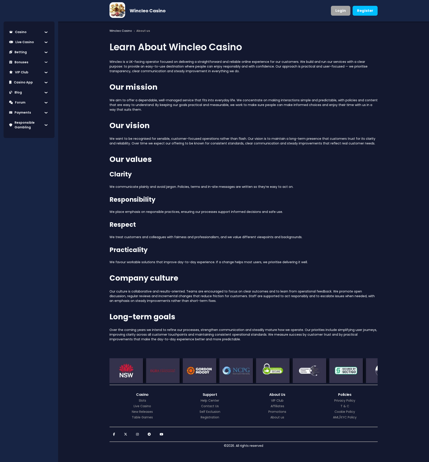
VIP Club (21, 72)
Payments (23, 112)
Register (365, 10)
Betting (21, 52)
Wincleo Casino (148, 11)
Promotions (277, 411)
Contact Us (210, 406)
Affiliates (277, 406)
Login (340, 10)
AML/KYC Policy (345, 417)
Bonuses (21, 62)
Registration (210, 417)
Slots (142, 400)
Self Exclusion (210, 411)
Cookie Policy (344, 411)
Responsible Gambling (25, 124)
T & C (345, 406)
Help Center (210, 400)
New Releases (142, 411)
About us (277, 417)
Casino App (23, 82)
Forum (20, 102)
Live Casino (24, 42)
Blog (18, 92)
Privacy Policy (344, 400)
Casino (21, 32)
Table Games (142, 417)
